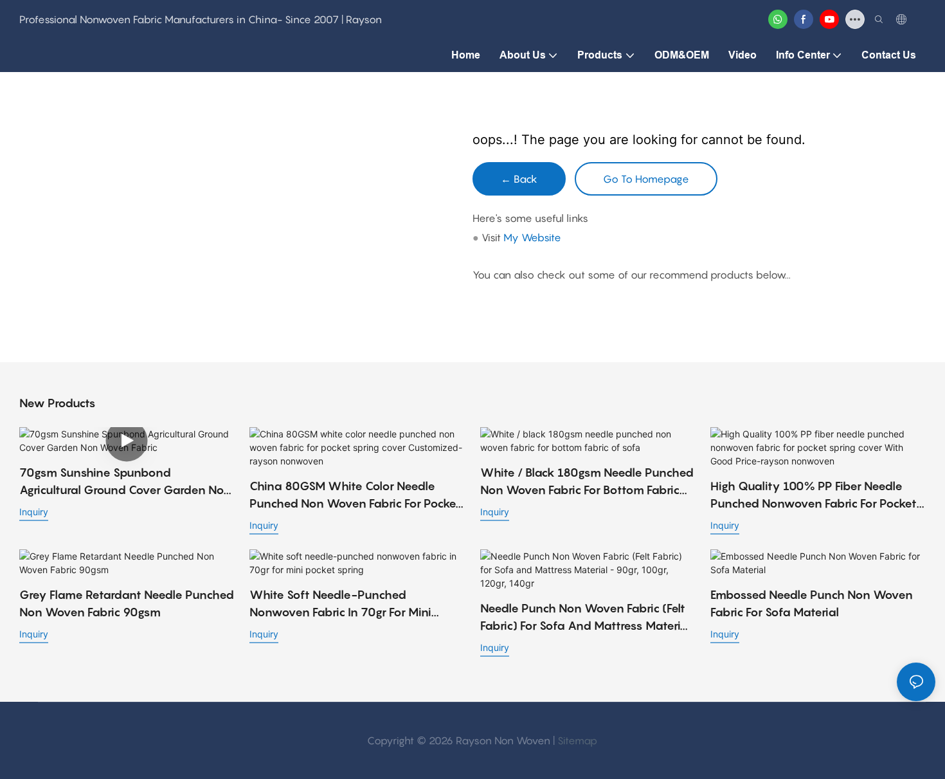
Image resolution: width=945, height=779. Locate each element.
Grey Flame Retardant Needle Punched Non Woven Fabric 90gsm (126, 603)
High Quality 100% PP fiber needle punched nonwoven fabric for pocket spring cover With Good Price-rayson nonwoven (815, 495)
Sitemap (577, 740)
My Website (532, 237)
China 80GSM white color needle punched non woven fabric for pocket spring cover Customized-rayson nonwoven (355, 495)
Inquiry (33, 511)
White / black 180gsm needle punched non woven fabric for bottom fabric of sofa (587, 482)
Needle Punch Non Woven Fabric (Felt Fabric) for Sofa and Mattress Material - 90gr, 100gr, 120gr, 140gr (585, 617)
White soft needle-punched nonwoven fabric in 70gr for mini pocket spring (340, 604)
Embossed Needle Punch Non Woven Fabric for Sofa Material (811, 603)
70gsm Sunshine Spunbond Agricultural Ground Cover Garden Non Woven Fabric (125, 482)
